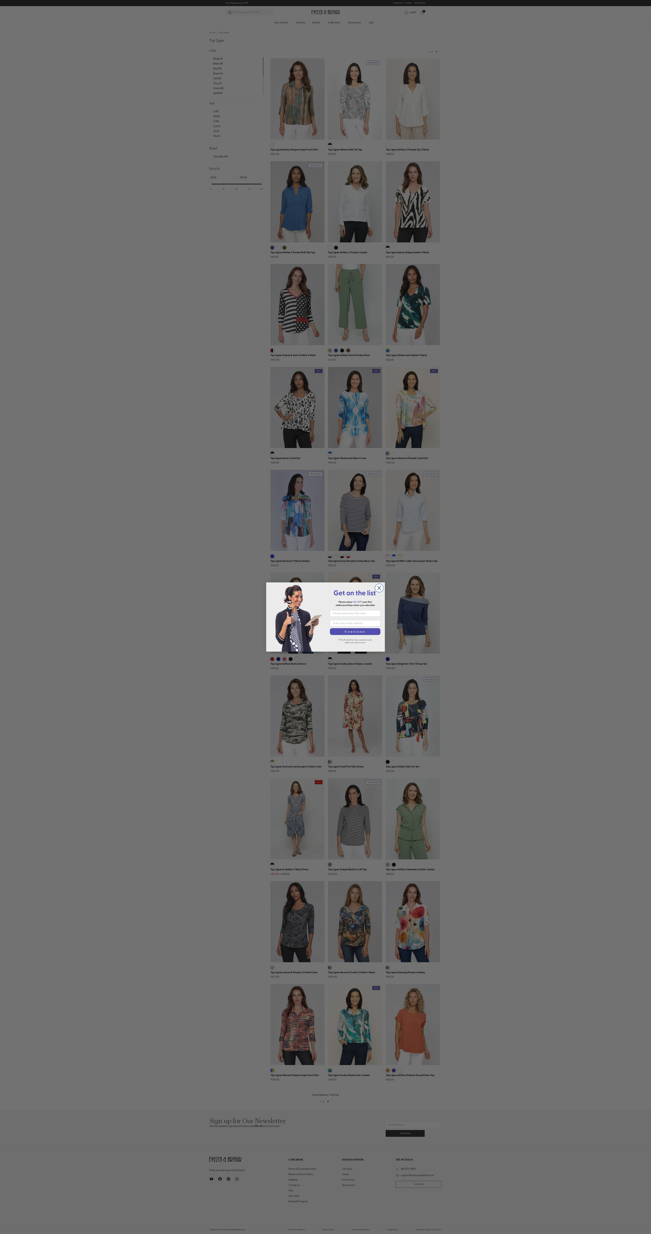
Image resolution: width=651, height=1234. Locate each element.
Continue (355, 631)
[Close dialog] (379, 588)
